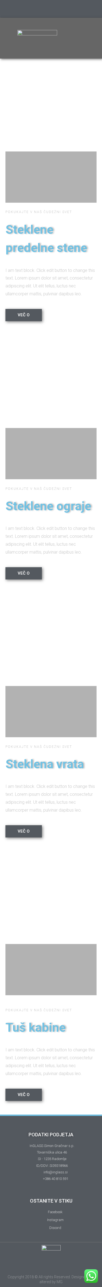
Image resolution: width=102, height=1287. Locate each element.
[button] (83, 38)
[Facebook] (51, 9)
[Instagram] (40, 9)
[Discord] (61, 9)
